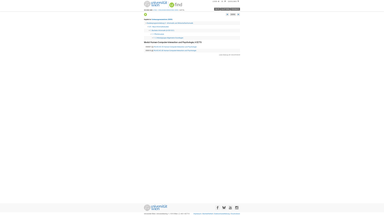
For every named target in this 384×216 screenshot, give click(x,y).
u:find (155, 10)
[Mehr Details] (145, 14)
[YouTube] (230, 207)
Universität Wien (151, 2)
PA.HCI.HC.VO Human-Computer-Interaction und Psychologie (175, 47)
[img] (176, 6)
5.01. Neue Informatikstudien (158, 27)
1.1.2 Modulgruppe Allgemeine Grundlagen (168, 38)
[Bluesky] (223, 207)
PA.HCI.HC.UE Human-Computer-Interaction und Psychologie (175, 51)
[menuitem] (223, 1)
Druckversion (235, 214)
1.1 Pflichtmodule (158, 34)
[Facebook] (217, 207)
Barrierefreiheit (208, 214)
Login (214, 1)
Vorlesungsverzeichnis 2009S (168, 10)
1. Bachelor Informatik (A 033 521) (162, 30)
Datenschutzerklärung (222, 214)
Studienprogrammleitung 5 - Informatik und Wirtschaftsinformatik (170, 23)
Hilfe (217, 9)
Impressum (197, 214)
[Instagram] (236, 207)
